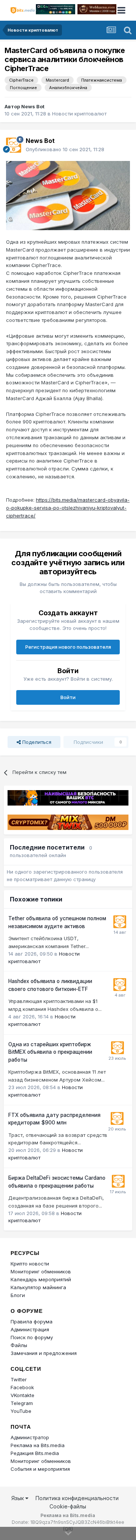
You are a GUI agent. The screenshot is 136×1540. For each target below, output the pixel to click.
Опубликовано (65, 149)
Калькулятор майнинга (38, 1287)
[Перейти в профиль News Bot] (13, 145)
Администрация (30, 1329)
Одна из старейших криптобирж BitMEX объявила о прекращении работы (50, 1052)
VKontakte (22, 1395)
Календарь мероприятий (41, 1279)
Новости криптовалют (79, 114)
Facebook (22, 1387)
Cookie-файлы (67, 1506)
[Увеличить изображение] (68, 195)
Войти (68, 697)
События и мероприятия (40, 1469)
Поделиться (36, 742)
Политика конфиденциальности (77, 1498)
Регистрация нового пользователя (68, 647)
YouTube (21, 1411)
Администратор (30, 1437)
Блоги (18, 1295)
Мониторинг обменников (41, 1271)
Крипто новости (30, 1264)
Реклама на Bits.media (38, 1445)
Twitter (19, 1379)
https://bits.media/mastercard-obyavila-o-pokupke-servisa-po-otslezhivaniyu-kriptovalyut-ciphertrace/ (68, 508)
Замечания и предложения (44, 1353)
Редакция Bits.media (35, 1453)
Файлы (19, 1345)
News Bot (33, 106)
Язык (18, 1498)
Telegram (22, 1403)
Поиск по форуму (32, 1337)
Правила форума (32, 1321)
